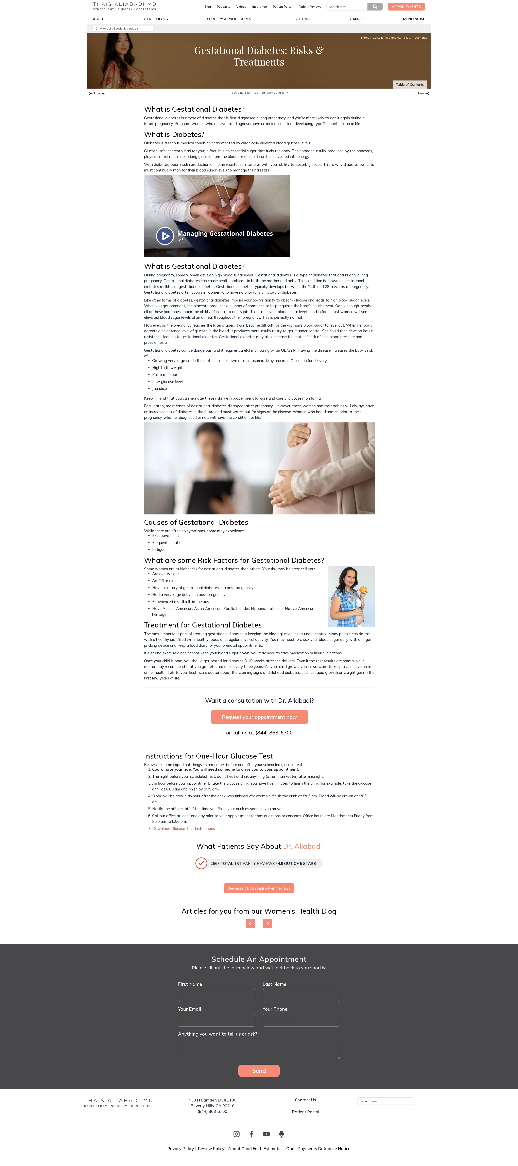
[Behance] (281, 1134)
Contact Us (305, 1099)
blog (208, 6)
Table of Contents (410, 85)
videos (241, 6)
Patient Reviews (309, 6)
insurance (259, 6)
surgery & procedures (229, 19)
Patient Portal (282, 6)
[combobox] (354, 7)
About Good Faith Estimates (255, 1148)
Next (421, 94)
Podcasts (223, 6)
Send (259, 1070)
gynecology (156, 19)
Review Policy (211, 1148)
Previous (99, 94)
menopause (414, 19)
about (99, 19)
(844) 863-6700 (274, 732)
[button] (375, 7)
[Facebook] (251, 1134)
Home (365, 37)
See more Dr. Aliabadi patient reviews (259, 888)
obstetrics (301, 19)
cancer (357, 19)
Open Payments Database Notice (318, 1148)
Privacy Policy (180, 1148)
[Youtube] (266, 1134)
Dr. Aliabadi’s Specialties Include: (117, 28)
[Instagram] (236, 1134)
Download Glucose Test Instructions (183, 828)
